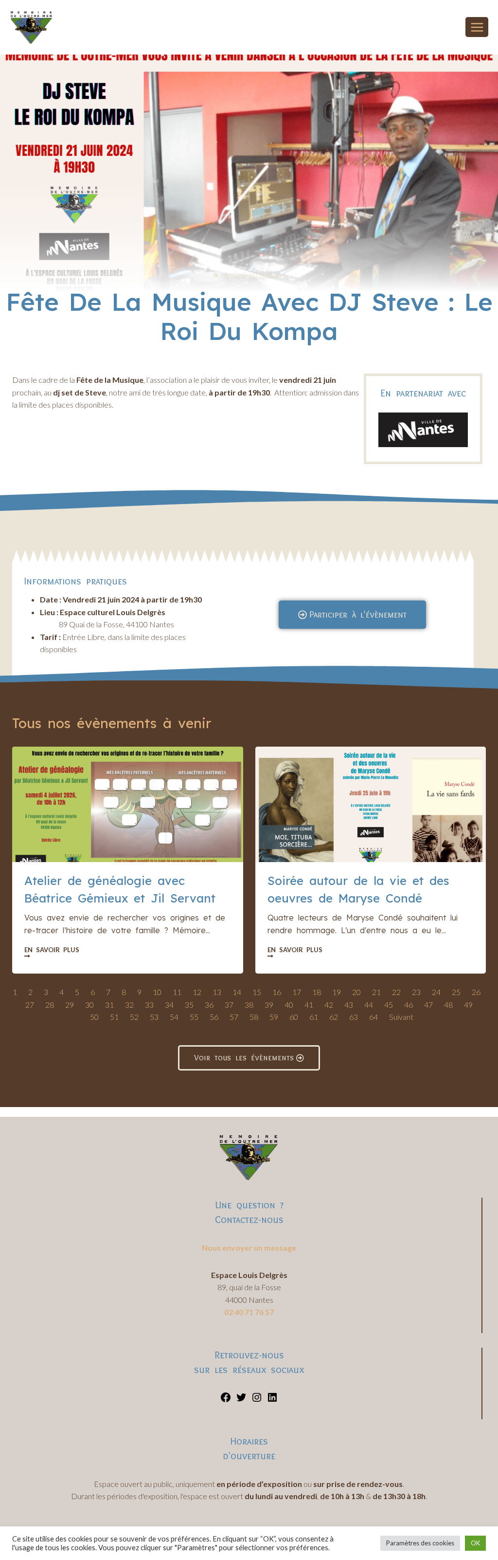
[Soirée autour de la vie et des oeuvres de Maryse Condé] (370, 804)
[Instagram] (257, 1400)
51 (114, 1016)
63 (353, 1016)
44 (368, 1004)
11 (177, 991)
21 (376, 991)
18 (316, 991)
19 (336, 991)
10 (157, 991)
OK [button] (475, 1543)
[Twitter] (241, 1400)
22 (396, 991)
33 (149, 1004)
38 (249, 1004)
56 (214, 1016)
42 (328, 1004)
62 (333, 1016)
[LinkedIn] (272, 1400)
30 (89, 1004)
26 (476, 991)
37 (229, 1004)
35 (189, 1004)
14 (236, 991)
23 (416, 991)
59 (273, 1016)
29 (69, 1004)
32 (129, 1004)
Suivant (401, 1016)
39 (269, 1004)
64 (373, 1016)
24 (436, 991)
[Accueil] (216, 275)
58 (253, 1016)
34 (169, 1004)
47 (428, 1004)
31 (109, 1004)
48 (448, 1004)
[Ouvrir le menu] (476, 27)
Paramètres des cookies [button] (420, 1543)
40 (289, 1004)
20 (356, 991)
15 (256, 991)
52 (134, 1016)
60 (293, 1016)
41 (308, 1004)
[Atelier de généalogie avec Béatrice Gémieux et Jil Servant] (127, 804)
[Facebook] (225, 1400)
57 (234, 1016)
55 (194, 1016)
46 (408, 1004)
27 (29, 1004)
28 (49, 1004)
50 (94, 1016)
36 (209, 1004)
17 (296, 991)
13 (217, 991)
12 (197, 991)
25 (456, 991)
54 (174, 1016)
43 (348, 1004)
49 (468, 1004)
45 (388, 1004)
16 (276, 991)
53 (154, 1016)
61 (313, 1016)
